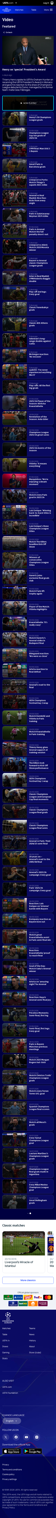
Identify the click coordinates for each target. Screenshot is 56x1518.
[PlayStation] (18, 1297)
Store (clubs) (35, 1352)
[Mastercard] (48, 1297)
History (32, 1340)
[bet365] (23, 1303)
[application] (28, 50)
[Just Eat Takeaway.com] (33, 1303)
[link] (19, 10)
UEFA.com (7, 1386)
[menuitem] (20, 10)
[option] (28, 103)
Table (4, 1334)
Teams (32, 1328)
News (31, 1334)
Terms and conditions (12, 1469)
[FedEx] (38, 1297)
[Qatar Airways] (43, 1303)
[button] (47, 10)
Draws (5, 1346)
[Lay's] (28, 1297)
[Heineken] (8, 1297)
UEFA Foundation (10, 1392)
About (32, 1346)
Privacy (5, 1464)
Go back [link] (9, 32)
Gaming (5, 1352)
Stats (4, 1358)
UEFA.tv (6, 1340)
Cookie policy (8, 1474)
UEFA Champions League (6, 10)
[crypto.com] (13, 1303)
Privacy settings (9, 1479)
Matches (6, 1328)
